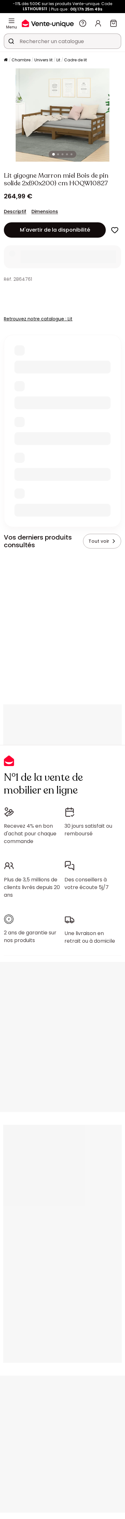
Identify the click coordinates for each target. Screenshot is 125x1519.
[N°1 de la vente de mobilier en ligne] (48, 23)
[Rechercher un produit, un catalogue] (11, 41)
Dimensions (44, 211)
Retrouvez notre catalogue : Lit (38, 319)
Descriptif (15, 211)
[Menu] (11, 21)
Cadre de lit (75, 60)
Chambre (21, 60)
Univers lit (43, 60)
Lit (58, 60)
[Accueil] (6, 60)
